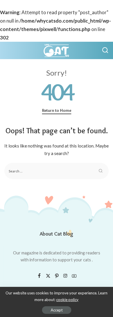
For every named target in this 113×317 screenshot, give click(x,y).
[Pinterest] (56, 276)
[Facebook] (39, 276)
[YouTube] (74, 276)
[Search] (105, 50)
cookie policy (67, 299)
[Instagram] (65, 276)
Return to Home (56, 110)
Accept (57, 310)
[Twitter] (48, 276)
